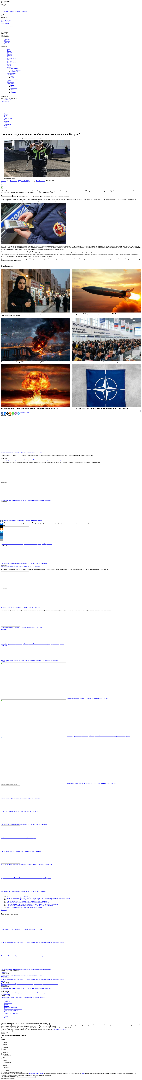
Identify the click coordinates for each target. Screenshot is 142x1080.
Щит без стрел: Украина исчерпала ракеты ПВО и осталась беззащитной (27, 901)
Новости (3, 1039)
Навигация (7, 1)
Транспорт (13, 86)
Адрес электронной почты (9, 1076)
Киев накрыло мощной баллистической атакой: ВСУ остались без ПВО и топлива (24, 563)
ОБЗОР (6, 32)
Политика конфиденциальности (13, 1009)
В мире (6, 44)
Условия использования (10, 1007)
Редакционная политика (11, 1012)
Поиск (5, 4)
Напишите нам (8, 1003)
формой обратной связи (59, 1029)
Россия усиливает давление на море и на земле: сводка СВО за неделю (20, 566)
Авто (8, 49)
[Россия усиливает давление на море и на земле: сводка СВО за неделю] (15, 587)
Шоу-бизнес (10, 82)
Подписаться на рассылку (7, 1078)
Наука (9, 57)
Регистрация (7, 20)
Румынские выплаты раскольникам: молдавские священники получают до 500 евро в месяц (26, 544)
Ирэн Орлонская (40, 181)
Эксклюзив (10, 93)
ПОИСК (6, 35)
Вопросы (6, 1016)
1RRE (83, 1073)
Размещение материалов (11, 1010)
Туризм (9, 80)
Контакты (6, 1004)
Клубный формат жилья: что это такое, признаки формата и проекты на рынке (23, 997)
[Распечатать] (2, 188)
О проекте (7, 1001)
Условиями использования (36, 1073)
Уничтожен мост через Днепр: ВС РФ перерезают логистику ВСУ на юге (21, 452)
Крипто (13, 89)
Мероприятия (14, 68)
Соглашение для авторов (11, 1013)
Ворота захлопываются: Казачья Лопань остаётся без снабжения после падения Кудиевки (26, 500)
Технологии (10, 74)
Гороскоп (9, 52)
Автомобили (13, 181)
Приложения (14, 79)
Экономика (7, 39)
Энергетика (14, 88)
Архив (6, 1017)
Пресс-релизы (14, 71)
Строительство (11, 73)
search (3, 1032)
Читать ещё (4, 910)
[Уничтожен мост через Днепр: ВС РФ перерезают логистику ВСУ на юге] (32, 451)
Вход (2, 20)
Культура (9, 55)
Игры (12, 77)
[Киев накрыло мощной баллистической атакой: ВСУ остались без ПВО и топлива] (15, 562)
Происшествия (11, 62)
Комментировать (25, 412)
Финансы (13, 92)
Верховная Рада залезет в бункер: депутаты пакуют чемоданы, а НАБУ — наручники (24, 992)
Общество (7, 41)
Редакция (6, 1000)
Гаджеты (13, 76)
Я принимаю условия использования (14, 1072)
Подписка (7, 1014)
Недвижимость (11, 58)
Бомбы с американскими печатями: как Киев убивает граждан (24, 907)
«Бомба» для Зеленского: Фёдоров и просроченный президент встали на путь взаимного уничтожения (29, 955)
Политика (7, 42)
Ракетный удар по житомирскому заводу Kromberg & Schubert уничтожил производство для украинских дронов (32, 459)
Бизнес (12, 85)
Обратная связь (5, 21)
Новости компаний (16, 70)
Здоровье (9, 54)
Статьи (9, 67)
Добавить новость (6, 23)
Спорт (9, 65)
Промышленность (16, 91)
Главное (6, 114)
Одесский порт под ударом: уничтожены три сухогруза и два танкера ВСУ (22, 520)
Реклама (6, 1006)
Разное (9, 64)
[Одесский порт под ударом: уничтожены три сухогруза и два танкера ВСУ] (15, 518)
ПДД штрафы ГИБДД (24, 181)
